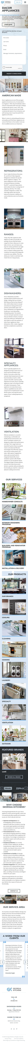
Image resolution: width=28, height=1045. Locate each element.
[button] (18, 2)
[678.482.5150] (14, 999)
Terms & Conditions (18, 1038)
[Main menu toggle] (25, 2)
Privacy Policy (8, 1038)
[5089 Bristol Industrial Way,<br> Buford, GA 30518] (14, 1019)
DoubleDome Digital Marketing (17, 1040)
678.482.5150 (14, 1001)
